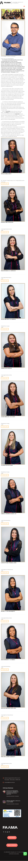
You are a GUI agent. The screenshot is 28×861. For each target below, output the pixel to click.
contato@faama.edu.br (10, 782)
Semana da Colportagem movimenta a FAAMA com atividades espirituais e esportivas (12, 792)
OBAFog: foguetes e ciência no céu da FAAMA (13, 801)
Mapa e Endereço (12, 845)
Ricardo (17, 796)
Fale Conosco (12, 837)
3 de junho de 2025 (10, 803)
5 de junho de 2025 (10, 796)
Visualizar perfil (5, 183)
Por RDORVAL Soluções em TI (10, 852)
